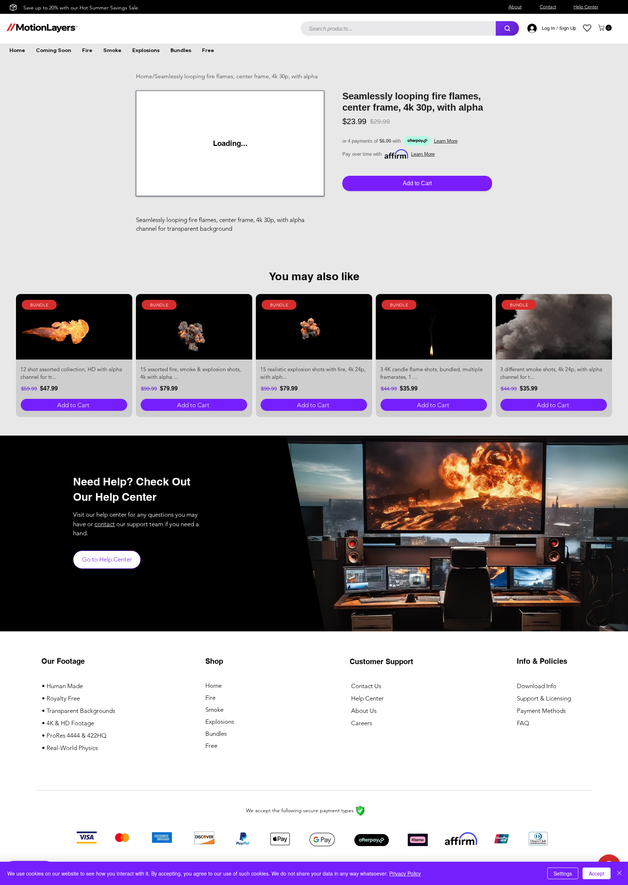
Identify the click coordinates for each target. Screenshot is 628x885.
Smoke (214, 709)
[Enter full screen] (317, 188)
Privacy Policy (405, 873)
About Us (364, 710)
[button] (605, 28)
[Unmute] (155, 188)
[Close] (619, 873)
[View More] (74, 327)
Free (211, 745)
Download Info (536, 686)
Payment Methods (542, 710)
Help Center (367, 698)
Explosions (219, 721)
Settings (562, 873)
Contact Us (366, 686)
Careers (361, 723)
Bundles (216, 733)
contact (104, 524)
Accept (596, 873)
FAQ (523, 723)
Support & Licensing (544, 698)
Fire (210, 697)
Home (213, 685)
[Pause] (143, 188)
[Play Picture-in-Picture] (304, 188)
